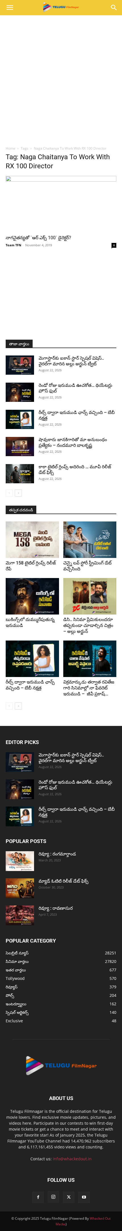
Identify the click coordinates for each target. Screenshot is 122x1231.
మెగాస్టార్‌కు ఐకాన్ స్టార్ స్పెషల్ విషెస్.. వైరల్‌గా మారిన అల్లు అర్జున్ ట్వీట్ (71, 361)
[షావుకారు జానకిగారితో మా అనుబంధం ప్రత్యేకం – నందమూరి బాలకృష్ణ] (20, 446)
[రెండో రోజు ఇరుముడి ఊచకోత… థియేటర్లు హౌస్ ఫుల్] (20, 392)
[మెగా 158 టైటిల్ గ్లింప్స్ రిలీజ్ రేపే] (32, 539)
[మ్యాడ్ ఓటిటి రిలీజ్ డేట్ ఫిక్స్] (20, 888)
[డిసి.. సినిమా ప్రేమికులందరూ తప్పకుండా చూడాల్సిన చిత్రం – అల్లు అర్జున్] (90, 596)
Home (10, 148)
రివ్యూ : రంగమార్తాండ (57, 854)
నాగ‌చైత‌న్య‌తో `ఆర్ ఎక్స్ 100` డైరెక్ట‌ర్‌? (38, 237)
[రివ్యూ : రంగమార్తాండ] (20, 861)
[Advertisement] (61, 79)
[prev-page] (9, 493)
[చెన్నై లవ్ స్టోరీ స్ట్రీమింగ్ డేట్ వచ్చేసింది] (90, 539)
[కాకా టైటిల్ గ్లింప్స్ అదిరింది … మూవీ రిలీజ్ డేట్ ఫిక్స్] (20, 474)
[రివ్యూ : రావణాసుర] (20, 915)
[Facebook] (38, 1197)
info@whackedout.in (72, 1158)
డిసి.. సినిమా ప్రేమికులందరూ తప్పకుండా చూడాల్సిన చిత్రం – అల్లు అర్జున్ (88, 625)
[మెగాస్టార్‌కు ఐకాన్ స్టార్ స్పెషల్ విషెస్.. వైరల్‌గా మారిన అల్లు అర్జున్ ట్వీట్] (20, 365)
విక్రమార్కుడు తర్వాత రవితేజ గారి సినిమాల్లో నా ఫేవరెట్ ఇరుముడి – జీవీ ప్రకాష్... (88, 688)
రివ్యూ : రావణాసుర (56, 908)
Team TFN (13, 245)
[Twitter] (68, 1197)
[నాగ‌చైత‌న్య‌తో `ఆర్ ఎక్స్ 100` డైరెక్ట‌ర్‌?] (61, 203)
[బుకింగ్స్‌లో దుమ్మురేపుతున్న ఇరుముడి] (32, 596)
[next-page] (18, 493)
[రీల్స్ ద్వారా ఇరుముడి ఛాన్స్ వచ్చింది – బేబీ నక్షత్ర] (20, 419)
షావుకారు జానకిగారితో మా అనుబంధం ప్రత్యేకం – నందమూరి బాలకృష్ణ (73, 442)
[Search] (114, 7)
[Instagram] (53, 1197)
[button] (10, 7)
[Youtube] (84, 1197)
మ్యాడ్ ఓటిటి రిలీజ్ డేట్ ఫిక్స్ (64, 881)
